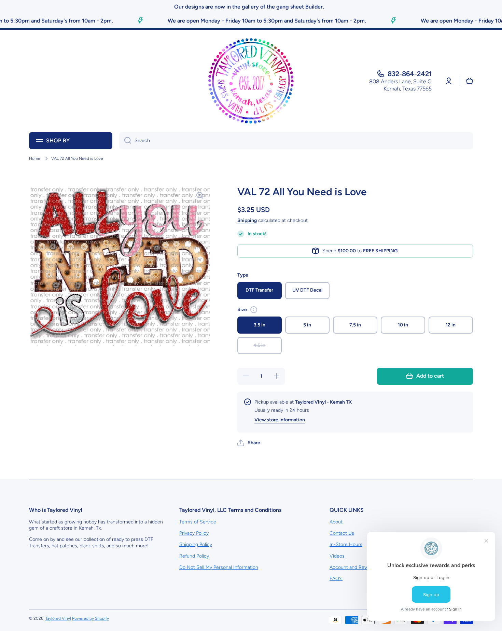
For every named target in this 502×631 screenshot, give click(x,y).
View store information (279, 420)
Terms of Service (197, 522)
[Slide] (253, 309)
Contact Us (342, 533)
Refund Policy (194, 556)
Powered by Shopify (90, 618)
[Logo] (251, 81)
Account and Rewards (353, 567)
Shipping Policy (195, 544)
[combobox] (296, 140)
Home (34, 158)
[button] (248, 442)
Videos (337, 556)
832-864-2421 (410, 74)
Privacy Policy (194, 533)
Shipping (247, 220)
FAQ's (336, 578)
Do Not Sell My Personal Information (218, 567)
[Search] (125, 140)
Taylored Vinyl (58, 618)
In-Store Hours (346, 544)
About (336, 522)
